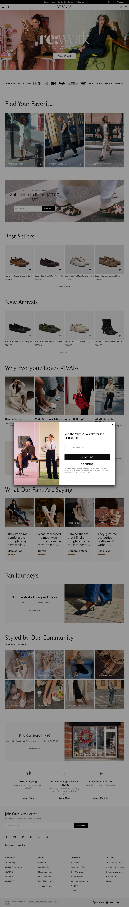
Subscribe (87, 457)
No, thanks (87, 464)
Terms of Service (84, 472)
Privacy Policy (69, 472)
